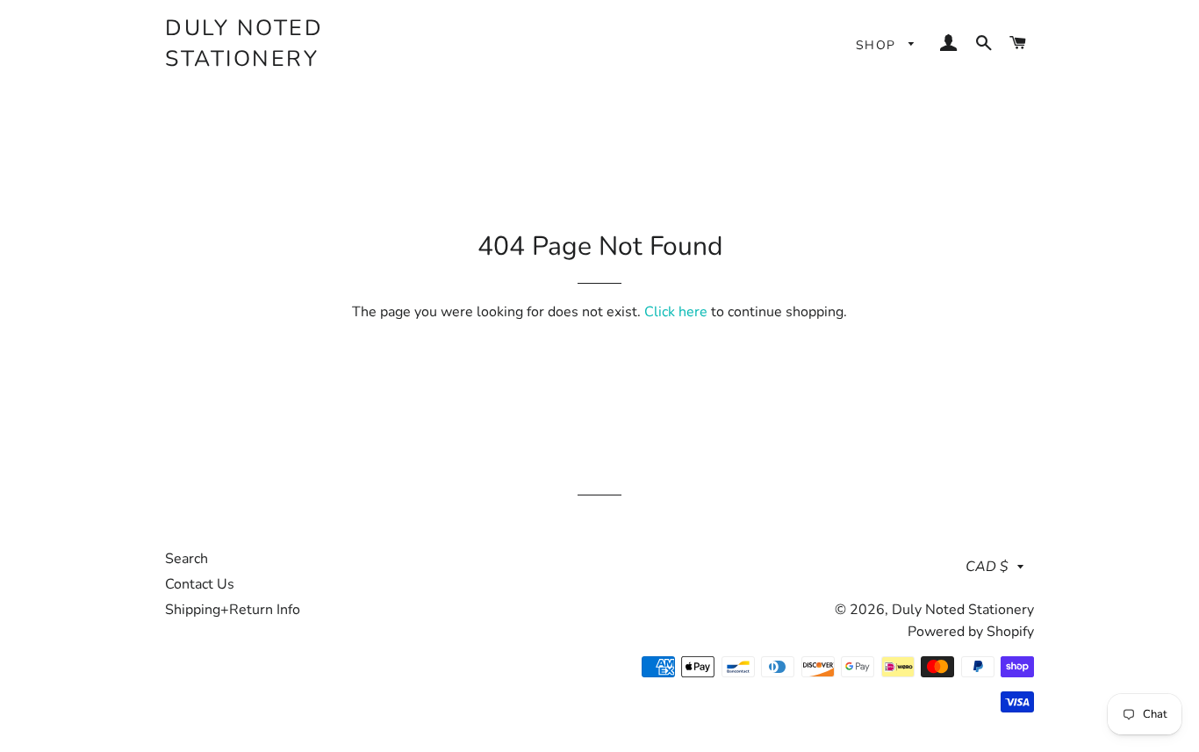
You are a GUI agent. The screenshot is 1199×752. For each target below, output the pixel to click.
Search (186, 558)
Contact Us (199, 584)
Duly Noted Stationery (244, 43)
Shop (878, 45)
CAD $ (987, 566)
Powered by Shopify (971, 631)
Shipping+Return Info (232, 609)
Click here (675, 312)
